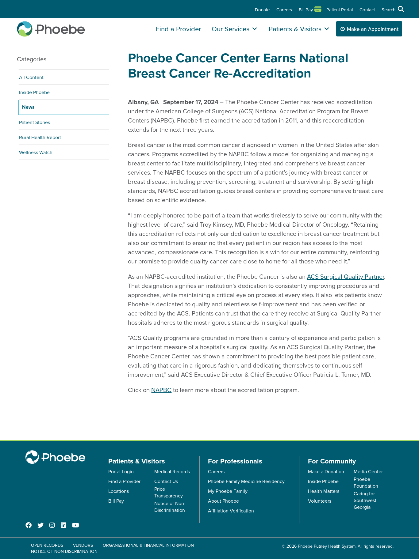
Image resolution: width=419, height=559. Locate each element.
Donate (262, 9)
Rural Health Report (40, 137)
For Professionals (235, 461)
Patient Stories (34, 122)
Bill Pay (306, 9)
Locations (118, 491)
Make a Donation (326, 471)
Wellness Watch (35, 152)
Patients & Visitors (295, 28)
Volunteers (319, 500)
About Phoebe (223, 500)
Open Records (47, 545)
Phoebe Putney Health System (327, 546)
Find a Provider (178, 28)
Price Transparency (168, 492)
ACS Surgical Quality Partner (345, 276)
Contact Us (166, 481)
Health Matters (323, 491)
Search (388, 9)
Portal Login (121, 471)
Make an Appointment (372, 29)
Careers (284, 9)
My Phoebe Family (228, 491)
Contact (367, 9)
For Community (332, 461)
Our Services (230, 28)
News (28, 107)
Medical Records (172, 471)
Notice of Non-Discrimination (170, 506)
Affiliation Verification (231, 510)
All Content (31, 77)
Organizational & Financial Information (148, 545)
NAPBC (161, 389)
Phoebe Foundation (366, 482)
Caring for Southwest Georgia (365, 500)
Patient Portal (339, 9)
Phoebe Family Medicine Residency (246, 481)
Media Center (368, 471)
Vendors (83, 545)
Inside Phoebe (34, 92)
